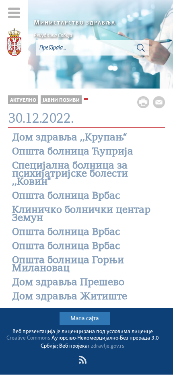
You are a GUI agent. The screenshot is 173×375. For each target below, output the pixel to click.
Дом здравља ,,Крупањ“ (69, 138)
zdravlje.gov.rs (107, 346)
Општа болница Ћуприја (72, 152)
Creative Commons (28, 338)
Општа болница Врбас (66, 196)
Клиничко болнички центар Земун (81, 214)
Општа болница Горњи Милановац (68, 265)
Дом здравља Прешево (68, 283)
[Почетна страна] (14, 43)
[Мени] (14, 13)
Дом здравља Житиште (69, 297)
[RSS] (82, 360)
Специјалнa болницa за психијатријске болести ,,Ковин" (70, 174)
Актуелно (23, 100)
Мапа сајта (84, 318)
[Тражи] (140, 48)
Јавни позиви (61, 100)
